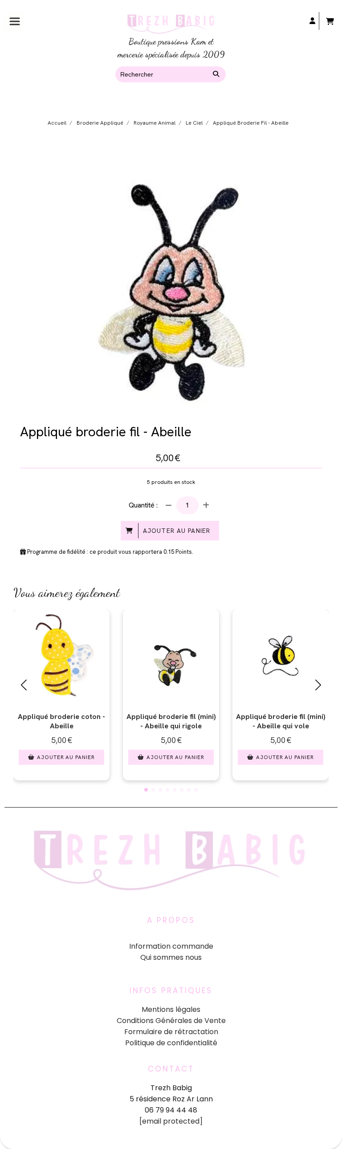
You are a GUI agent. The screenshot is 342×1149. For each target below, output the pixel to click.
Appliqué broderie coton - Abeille (61, 721)
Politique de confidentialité (171, 1043)
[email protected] (171, 1121)
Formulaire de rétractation (171, 1032)
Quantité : (143, 505)
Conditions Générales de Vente (171, 1020)
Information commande (171, 946)
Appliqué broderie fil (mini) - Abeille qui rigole (171, 721)
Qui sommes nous (171, 957)
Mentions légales (171, 1009)
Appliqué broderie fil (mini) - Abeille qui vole (281, 721)
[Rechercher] (217, 74)
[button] (146, 790)
